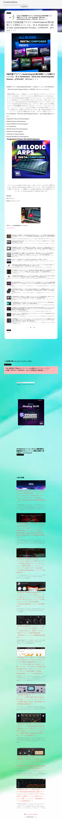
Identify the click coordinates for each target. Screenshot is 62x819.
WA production (10, 228)
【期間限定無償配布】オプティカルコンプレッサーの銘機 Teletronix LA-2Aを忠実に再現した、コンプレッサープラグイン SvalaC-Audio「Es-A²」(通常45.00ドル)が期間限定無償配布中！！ (31, 699)
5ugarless (35, 816)
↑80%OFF (13, 17)
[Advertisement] (31, 349)
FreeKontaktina (10, 2)
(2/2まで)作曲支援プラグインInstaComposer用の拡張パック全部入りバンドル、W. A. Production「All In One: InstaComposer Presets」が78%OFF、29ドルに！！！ (34, 17)
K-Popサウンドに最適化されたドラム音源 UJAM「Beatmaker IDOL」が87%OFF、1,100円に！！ (30, 259)
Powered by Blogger (32, 814)
